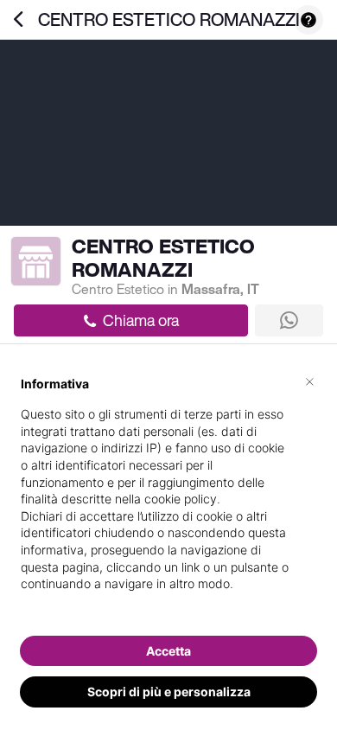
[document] (168, 497)
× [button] (309, 380)
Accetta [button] (168, 651)
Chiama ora (141, 320)
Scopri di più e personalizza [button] (169, 691)
